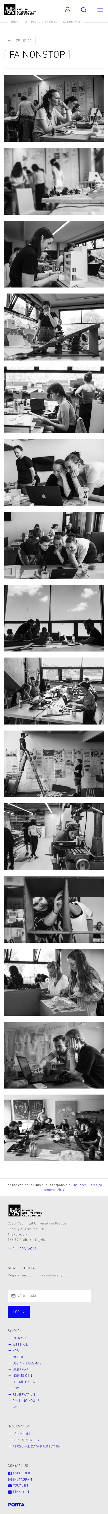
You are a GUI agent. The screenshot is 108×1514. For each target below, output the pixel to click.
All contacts (25, 1249)
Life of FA (49, 22)
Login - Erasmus (27, 1363)
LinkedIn (20, 1492)
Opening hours (26, 1401)
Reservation (24, 1394)
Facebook (21, 1473)
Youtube (20, 1485)
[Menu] (100, 9)
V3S (16, 1407)
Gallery (30, 22)
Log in (18, 1311)
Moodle (19, 1357)
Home (14, 22)
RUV (16, 1388)
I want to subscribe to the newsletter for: (53, 1309)
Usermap (21, 1369)
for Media (22, 1434)
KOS (16, 1351)
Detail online (25, 1382)
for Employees (26, 1440)
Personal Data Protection (37, 1446)
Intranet (21, 1338)
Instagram (22, 1479)
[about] (25, 1210)
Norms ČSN (22, 1376)
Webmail (20, 1344)
